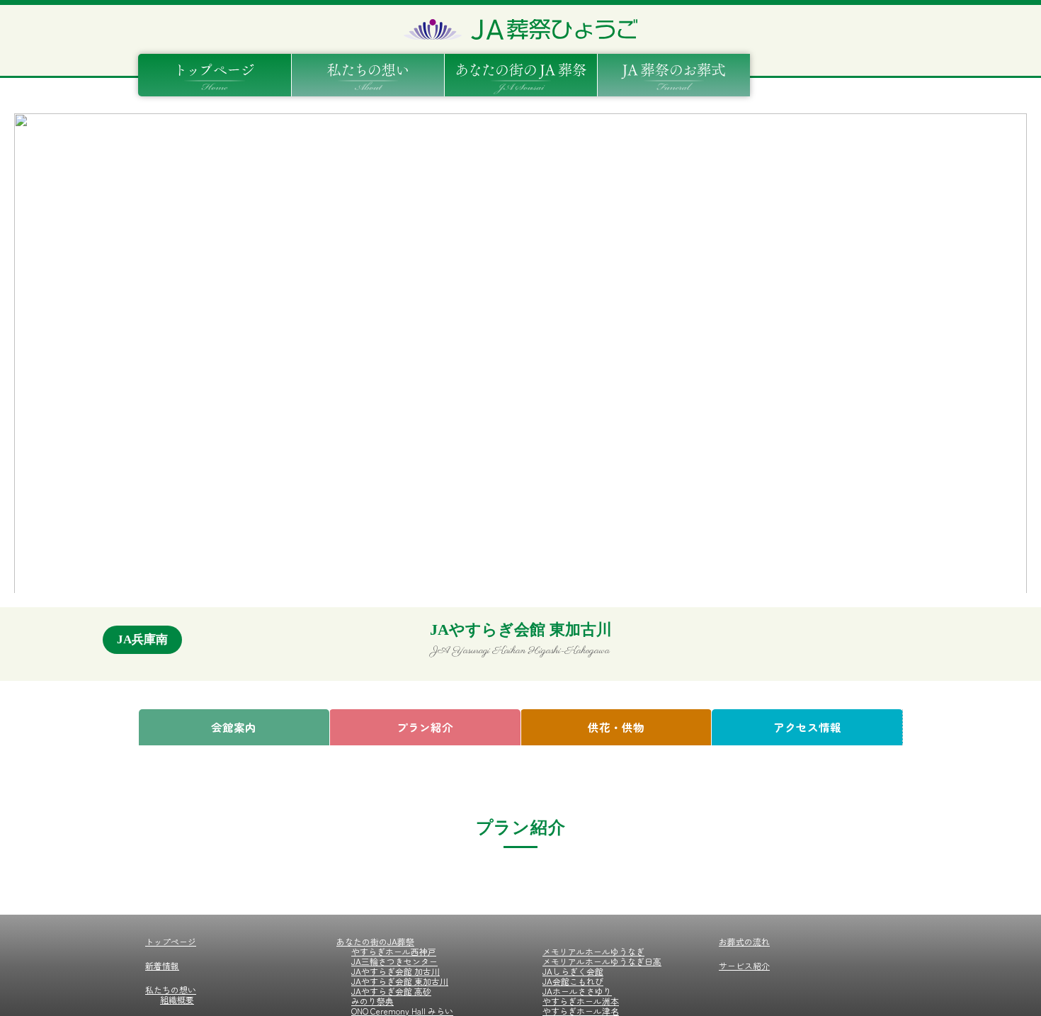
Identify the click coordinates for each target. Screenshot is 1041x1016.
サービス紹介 (744, 965)
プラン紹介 (425, 727)
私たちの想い (170, 989)
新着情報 (162, 965)
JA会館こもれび (572, 981)
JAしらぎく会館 (572, 971)
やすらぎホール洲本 (580, 1001)
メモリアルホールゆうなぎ (593, 951)
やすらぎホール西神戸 (393, 951)
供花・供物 (616, 727)
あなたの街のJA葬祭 (375, 941)
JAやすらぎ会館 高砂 (391, 991)
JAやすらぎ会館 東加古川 (399, 981)
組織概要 (177, 999)
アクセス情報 (807, 727)
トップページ (170, 941)
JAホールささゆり (577, 991)
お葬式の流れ (744, 941)
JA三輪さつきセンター (394, 961)
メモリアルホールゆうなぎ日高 (601, 961)
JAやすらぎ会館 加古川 (395, 971)
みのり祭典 (372, 1001)
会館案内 (233, 727)
